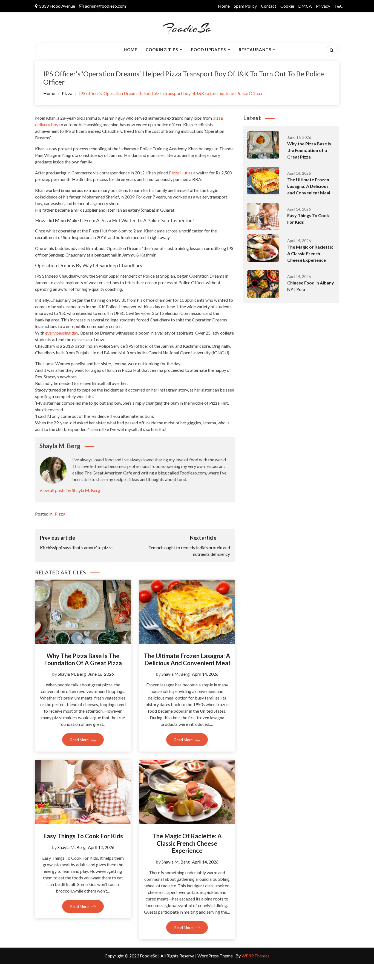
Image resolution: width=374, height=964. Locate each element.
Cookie (287, 5)
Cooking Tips (162, 49)
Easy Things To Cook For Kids (83, 836)
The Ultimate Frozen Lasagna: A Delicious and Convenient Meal (187, 659)
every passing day (61, 332)
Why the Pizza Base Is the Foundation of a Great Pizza (83, 659)
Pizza (60, 513)
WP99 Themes (255, 955)
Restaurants (255, 49)
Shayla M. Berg (72, 674)
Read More (80, 739)
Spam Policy (245, 5)
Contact (268, 5)
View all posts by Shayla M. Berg (69, 490)
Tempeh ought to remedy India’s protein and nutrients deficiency (189, 546)
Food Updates (208, 49)
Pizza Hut (178, 172)
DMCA (305, 5)
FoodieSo (187, 28)
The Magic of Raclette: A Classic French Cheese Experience (187, 843)
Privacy (323, 5)
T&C (338, 5)
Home (224, 5)
